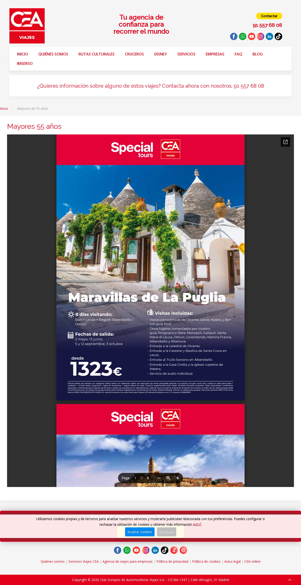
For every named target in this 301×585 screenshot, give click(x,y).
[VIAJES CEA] (27, 25)
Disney (160, 54)
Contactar (269, 16)
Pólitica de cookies (206, 561)
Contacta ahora (180, 86)
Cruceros (134, 54)
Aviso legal (232, 561)
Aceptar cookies (139, 532)
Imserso (25, 63)
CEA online (252, 561)
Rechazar (166, 532)
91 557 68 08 (249, 86)
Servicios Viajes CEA (83, 561)
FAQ (238, 54)
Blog (258, 54)
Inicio (22, 54)
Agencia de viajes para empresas (128, 561)
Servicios (186, 54)
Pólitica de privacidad (172, 561)
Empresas (215, 54)
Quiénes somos (53, 54)
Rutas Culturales (97, 54)
